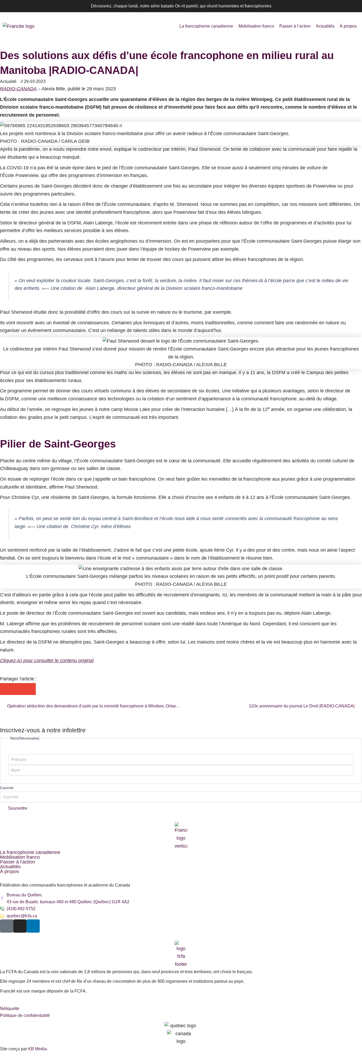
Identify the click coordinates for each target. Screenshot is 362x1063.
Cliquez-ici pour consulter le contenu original (47, 660)
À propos (348, 26)
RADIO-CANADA (18, 88)
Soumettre (17, 808)
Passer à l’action (295, 26)
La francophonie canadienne (206, 26)
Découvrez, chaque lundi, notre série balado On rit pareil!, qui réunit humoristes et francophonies (181, 6)
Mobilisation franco (256, 26)
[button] (6, 689)
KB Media (37, 1049)
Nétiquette (9, 1008)
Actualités (325, 26)
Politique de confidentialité (25, 1015)
